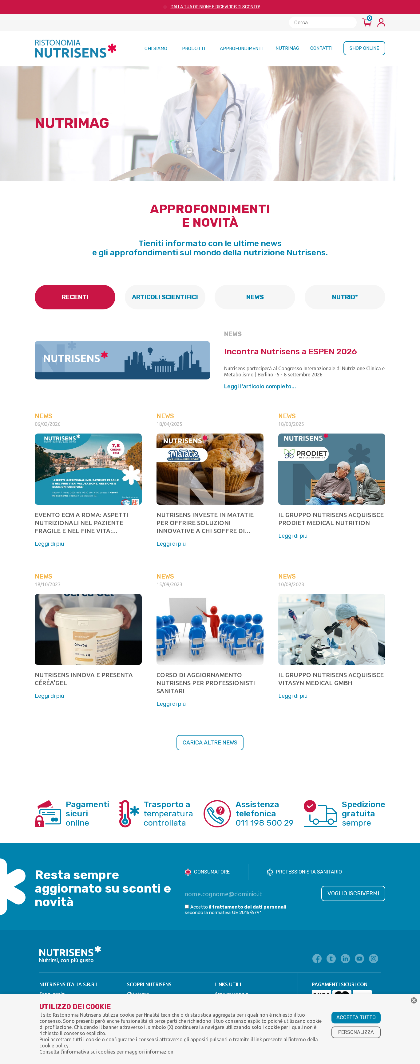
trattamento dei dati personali (249, 907)
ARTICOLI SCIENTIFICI (165, 297)
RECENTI (75, 297)
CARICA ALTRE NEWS (210, 742)
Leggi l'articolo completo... (260, 386)
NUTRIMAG (287, 48)
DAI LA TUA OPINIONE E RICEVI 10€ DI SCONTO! (215, 7)
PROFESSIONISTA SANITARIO (309, 872)
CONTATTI (321, 48)
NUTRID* (345, 297)
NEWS (255, 297)
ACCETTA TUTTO (356, 1017)
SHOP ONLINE (364, 48)
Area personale (231, 994)
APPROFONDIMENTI (241, 48)
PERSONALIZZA (356, 1032)
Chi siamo (138, 994)
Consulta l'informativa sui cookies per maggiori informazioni (107, 1051)
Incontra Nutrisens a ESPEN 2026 (290, 351)
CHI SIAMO (156, 48)
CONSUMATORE (212, 872)
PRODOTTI (193, 48)
